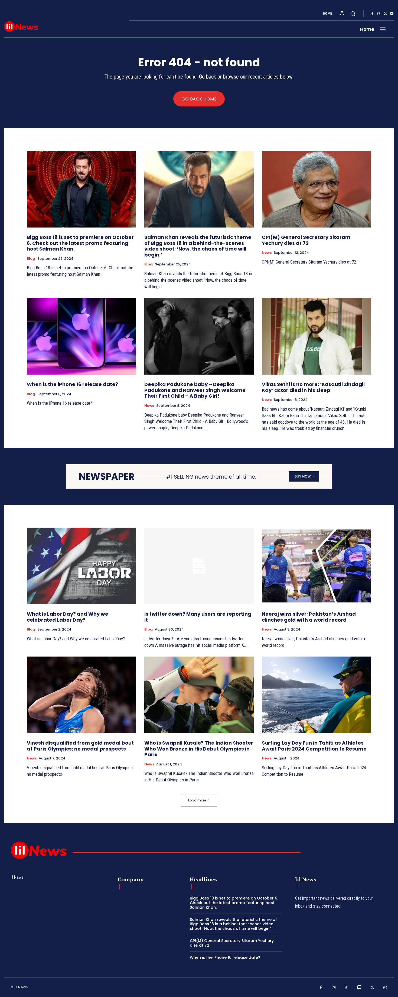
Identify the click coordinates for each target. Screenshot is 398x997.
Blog (31, 258)
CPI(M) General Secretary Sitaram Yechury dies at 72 (306, 240)
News (267, 253)
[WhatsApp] (385, 988)
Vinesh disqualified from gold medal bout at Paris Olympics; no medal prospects (80, 745)
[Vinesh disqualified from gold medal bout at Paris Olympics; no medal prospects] (81, 695)
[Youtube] (392, 14)
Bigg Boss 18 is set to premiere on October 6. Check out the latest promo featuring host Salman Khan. (80, 243)
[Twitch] (359, 988)
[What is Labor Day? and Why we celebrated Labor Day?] (81, 566)
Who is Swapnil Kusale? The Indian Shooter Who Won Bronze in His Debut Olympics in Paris (198, 748)
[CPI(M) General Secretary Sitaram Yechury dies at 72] (316, 189)
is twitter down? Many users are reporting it (197, 616)
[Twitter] (385, 14)
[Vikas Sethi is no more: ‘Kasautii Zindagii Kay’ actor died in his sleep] (316, 336)
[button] (352, 13)
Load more (197, 800)
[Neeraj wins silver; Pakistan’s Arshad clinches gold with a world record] (316, 566)
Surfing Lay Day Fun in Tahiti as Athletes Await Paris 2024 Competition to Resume (314, 745)
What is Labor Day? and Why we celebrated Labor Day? (67, 616)
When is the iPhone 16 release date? (72, 384)
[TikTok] (346, 988)
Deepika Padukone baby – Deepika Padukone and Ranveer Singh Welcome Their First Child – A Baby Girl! (195, 390)
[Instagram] (379, 14)
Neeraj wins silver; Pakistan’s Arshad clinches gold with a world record (309, 616)
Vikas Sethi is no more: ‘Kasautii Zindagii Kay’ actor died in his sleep (313, 387)
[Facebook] (372, 14)
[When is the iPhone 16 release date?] (81, 336)
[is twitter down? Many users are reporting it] (199, 566)
